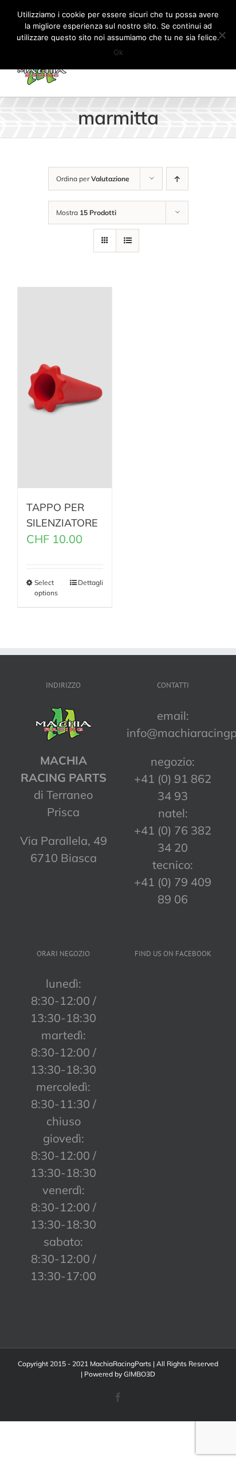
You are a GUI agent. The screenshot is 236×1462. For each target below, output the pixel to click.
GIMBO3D (139, 1374)
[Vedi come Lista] (127, 240)
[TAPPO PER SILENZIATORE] (65, 387)
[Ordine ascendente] (177, 178)
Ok (118, 52)
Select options (46, 587)
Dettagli (90, 582)
